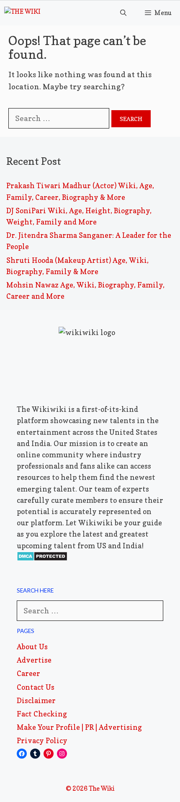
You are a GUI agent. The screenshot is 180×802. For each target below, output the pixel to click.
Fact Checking (42, 713)
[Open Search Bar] (123, 13)
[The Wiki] (22, 13)
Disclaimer (36, 700)
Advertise (34, 660)
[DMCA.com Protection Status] (42, 558)
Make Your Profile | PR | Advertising (79, 727)
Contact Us (35, 687)
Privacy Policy (42, 740)
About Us (32, 646)
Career (28, 673)
